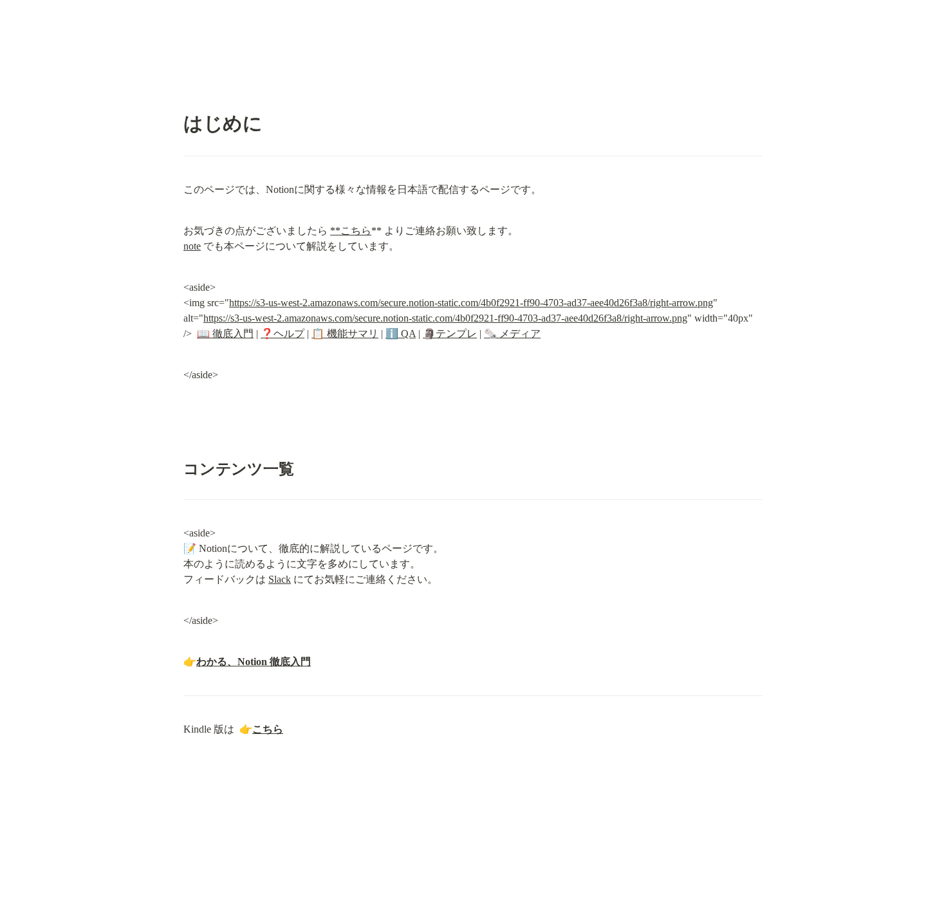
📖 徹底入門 (225, 333)
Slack (279, 579)
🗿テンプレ (450, 333)
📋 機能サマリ (344, 333)
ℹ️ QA (400, 333)
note (192, 246)
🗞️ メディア (512, 333)
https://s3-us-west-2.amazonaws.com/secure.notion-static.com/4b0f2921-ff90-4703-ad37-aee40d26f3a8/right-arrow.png (471, 302)
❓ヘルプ (282, 333)
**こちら (350, 230)
